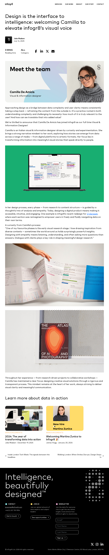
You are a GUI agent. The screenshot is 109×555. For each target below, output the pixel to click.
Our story (89, 4)
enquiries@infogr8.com (13, 507)
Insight (79, 4)
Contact (100, 4)
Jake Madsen (19, 38)
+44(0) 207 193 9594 (12, 510)
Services (58, 4)
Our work (69, 4)
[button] (13, 516)
